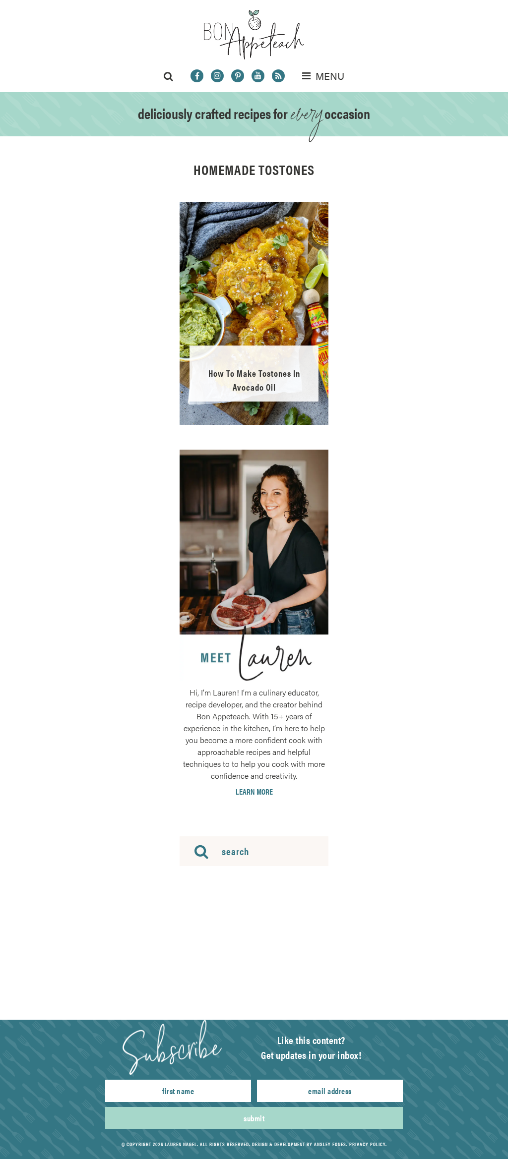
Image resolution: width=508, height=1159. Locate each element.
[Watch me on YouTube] (258, 75)
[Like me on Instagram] (217, 75)
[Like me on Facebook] (196, 75)
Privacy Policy (367, 1144)
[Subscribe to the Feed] (278, 75)
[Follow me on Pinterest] (237, 75)
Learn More (254, 792)
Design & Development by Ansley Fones (299, 1144)
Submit (254, 1118)
